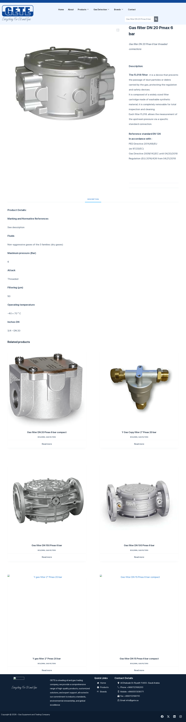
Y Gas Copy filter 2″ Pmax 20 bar (139, 432)
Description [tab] (93, 199)
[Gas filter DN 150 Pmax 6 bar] (46, 500)
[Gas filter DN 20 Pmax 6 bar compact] (46, 387)
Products (82, 9)
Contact (132, 9)
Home (61, 9)
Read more (47, 444)
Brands (117, 9)
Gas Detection (100, 9)
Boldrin (41, 437)
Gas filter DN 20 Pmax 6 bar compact (47, 432)
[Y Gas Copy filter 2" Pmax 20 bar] (139, 387)
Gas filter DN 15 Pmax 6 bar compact (139, 658)
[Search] (156, 19)
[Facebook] (162, 716)
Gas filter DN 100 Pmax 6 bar (139, 545)
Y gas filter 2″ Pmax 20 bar (47, 658)
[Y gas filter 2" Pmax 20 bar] (46, 614)
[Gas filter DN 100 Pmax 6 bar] (139, 500)
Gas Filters (51, 437)
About (71, 9)
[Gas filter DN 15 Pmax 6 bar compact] (139, 614)
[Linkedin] (174, 716)
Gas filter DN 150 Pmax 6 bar (47, 545)
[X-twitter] (168, 716)
